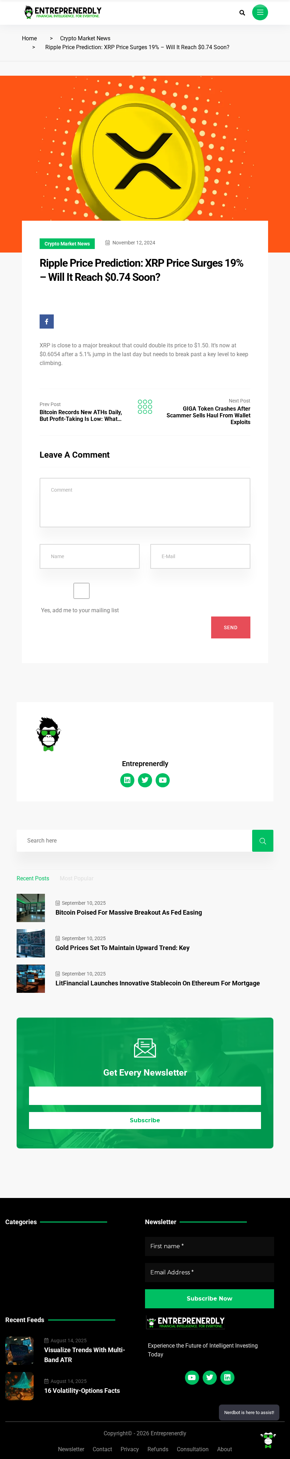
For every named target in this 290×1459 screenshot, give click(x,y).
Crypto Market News (85, 38)
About (224, 1449)
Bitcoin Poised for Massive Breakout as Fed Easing (129, 912)
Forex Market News (30, 1261)
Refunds (157, 1449)
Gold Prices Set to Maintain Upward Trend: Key (123, 947)
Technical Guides (27, 1239)
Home (29, 38)
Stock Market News (29, 1250)
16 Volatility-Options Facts (82, 1390)
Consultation (193, 1449)
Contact (102, 1449)
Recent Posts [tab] (33, 878)
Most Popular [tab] (76, 878)
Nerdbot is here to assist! (249, 1412)
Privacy (130, 1449)
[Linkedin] (127, 780)
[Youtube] (163, 780)
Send (231, 627)
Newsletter (71, 1449)
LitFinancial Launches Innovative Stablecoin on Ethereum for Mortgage (158, 983)
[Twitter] (145, 780)
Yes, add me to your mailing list (79, 610)
